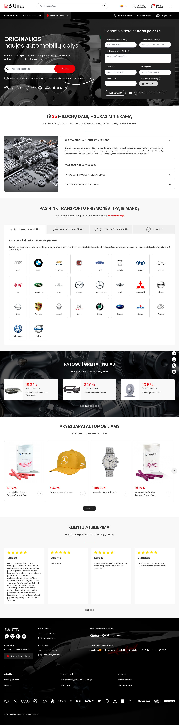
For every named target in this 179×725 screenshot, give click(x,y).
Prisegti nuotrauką (149, 79)
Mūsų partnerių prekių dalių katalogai (76, 680)
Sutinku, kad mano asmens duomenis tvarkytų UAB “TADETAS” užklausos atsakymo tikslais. (150, 93)
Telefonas (111, 78)
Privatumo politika (125, 685)
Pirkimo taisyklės (125, 680)
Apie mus (8, 685)
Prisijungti (140, 5)
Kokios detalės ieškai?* (117, 51)
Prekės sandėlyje (68, 674)
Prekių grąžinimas (11, 680)
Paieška (65, 68)
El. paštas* (146, 66)
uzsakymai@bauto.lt (52, 655)
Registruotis (141, 7)
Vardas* (110, 66)
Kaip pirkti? (8, 674)
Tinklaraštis (66, 685)
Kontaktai (122, 674)
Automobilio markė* (116, 40)
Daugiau (89, 508)
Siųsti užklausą (115, 93)
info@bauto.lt (166, 15)
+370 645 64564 (125, 15)
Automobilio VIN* (149, 40)
